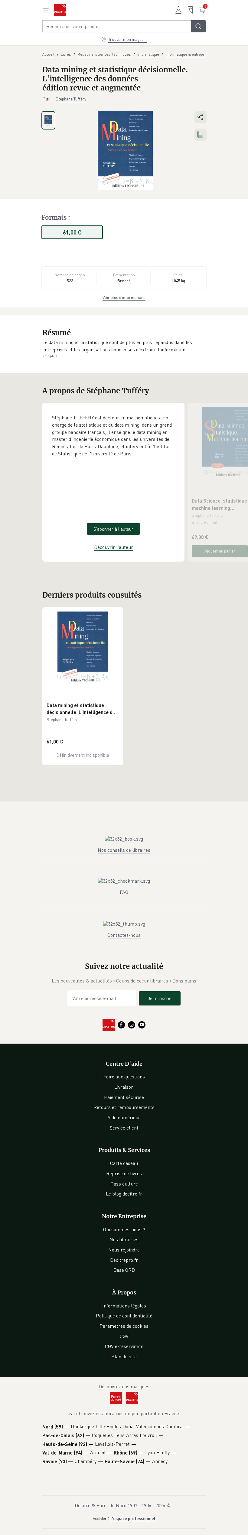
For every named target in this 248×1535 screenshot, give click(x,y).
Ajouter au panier (219, 550)
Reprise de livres (124, 1173)
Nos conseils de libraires (124, 850)
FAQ (124, 892)
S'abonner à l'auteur (113, 529)
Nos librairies (124, 1239)
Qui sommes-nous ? (124, 1229)
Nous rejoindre (124, 1250)
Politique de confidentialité (124, 1316)
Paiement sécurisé (124, 1097)
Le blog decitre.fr (124, 1194)
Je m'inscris (159, 998)
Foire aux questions (124, 1077)
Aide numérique (124, 1117)
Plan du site (124, 1356)
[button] (124, 346)
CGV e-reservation (124, 1346)
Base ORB (124, 1270)
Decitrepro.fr (124, 1260)
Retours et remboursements (124, 1107)
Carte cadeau (124, 1163)
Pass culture (124, 1184)
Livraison (124, 1087)
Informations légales (124, 1306)
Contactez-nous (124, 935)
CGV (124, 1336)
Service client (124, 1128)
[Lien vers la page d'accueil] (60, 10)
